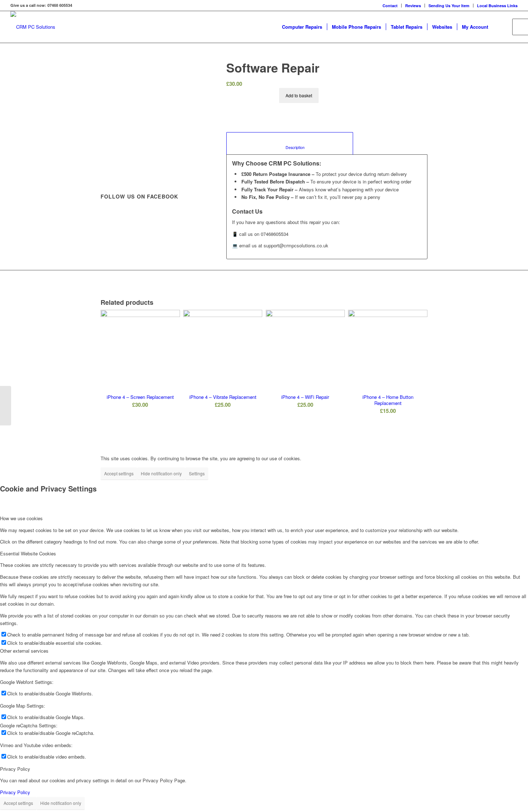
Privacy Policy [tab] (15, 768)
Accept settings (119, 473)
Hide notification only (161, 473)
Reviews (413, 5)
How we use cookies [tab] (21, 518)
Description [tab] (290, 147)
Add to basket (299, 95)
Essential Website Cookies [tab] (28, 553)
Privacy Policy (15, 792)
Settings (197, 473)
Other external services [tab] (24, 650)
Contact (390, 5)
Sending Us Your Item (449, 5)
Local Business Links (497, 5)
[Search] (500, 27)
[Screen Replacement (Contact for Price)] (5, 405)
